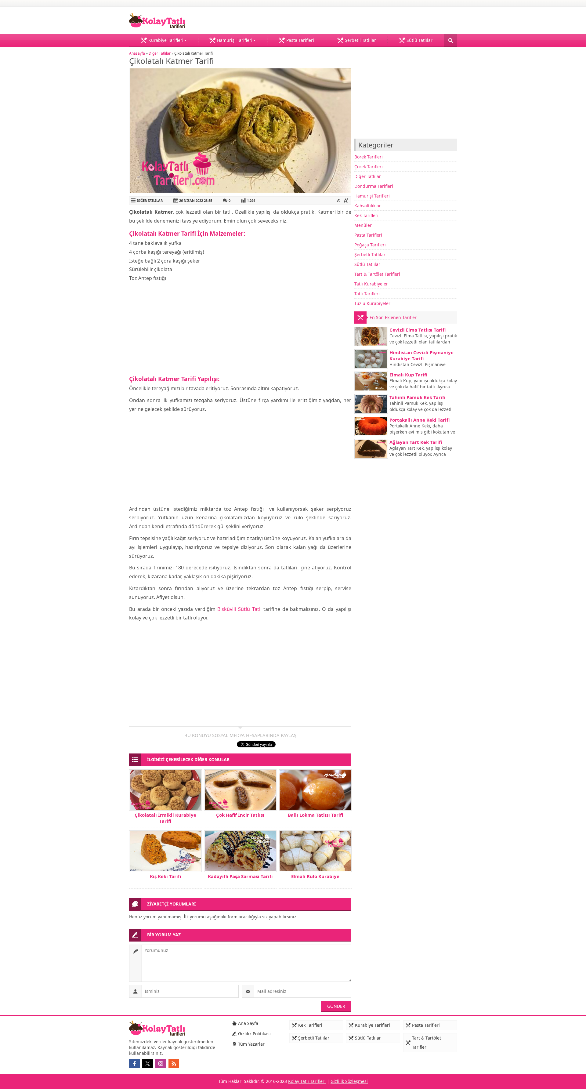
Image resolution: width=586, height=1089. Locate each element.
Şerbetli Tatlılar (369, 254)
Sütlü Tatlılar (367, 264)
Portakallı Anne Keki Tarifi (419, 420)
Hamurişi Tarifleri (372, 196)
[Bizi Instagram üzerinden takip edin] (160, 1063)
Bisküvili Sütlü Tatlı (239, 609)
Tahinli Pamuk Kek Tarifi (417, 397)
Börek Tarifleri (368, 157)
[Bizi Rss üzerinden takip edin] (173, 1063)
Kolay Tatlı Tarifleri (307, 1081)
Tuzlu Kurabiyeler (372, 303)
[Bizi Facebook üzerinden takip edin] (134, 1063)
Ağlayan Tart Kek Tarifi (415, 442)
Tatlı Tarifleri (367, 293)
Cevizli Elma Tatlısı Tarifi (417, 330)
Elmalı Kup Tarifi (408, 375)
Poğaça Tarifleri (370, 245)
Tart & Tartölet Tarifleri (377, 274)
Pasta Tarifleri (368, 235)
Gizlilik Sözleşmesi (349, 1081)
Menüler (363, 225)
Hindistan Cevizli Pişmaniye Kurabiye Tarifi (421, 355)
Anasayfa (137, 53)
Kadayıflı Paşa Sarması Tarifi (240, 876)
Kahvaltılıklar (367, 206)
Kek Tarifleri (366, 215)
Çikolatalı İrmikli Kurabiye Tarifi (165, 818)
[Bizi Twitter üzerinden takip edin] (147, 1063)
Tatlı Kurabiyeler (371, 284)
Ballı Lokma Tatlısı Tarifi (315, 815)
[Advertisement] (240, 328)
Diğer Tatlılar (160, 53)
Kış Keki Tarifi (165, 876)
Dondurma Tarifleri (373, 186)
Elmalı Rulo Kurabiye (315, 876)
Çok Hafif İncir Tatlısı (240, 815)
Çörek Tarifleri (368, 166)
